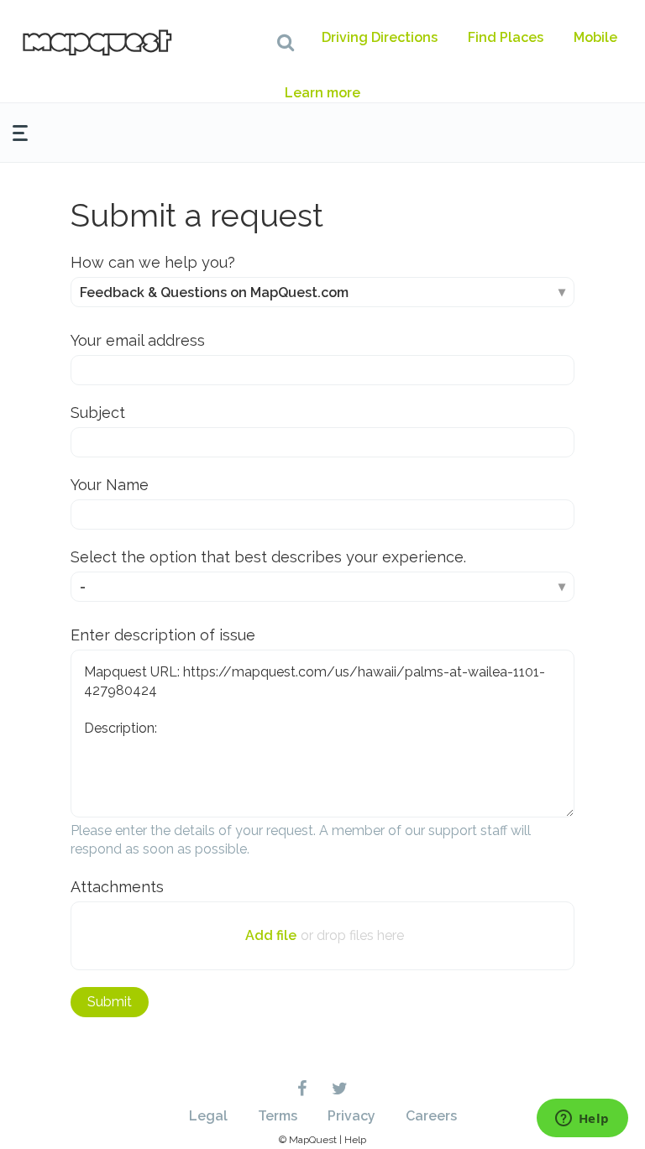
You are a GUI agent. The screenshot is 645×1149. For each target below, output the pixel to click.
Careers (431, 1116)
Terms (277, 1116)
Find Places (505, 37)
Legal (208, 1116)
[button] (285, 42)
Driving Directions (380, 37)
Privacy (351, 1116)
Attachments (117, 887)
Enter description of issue (163, 635)
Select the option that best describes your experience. (268, 557)
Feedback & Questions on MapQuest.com (214, 292)
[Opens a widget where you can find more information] (582, 1120)
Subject (98, 412)
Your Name (110, 485)
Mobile (595, 37)
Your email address (138, 340)
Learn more (322, 93)
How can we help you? (153, 262)
